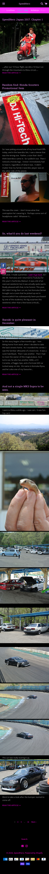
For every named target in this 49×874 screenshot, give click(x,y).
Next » (33, 822)
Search (24, 839)
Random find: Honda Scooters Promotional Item (20, 86)
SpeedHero (24, 3)
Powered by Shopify (34, 853)
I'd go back (37, 274)
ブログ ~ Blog (22, 10)
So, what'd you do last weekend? (22, 233)
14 (28, 822)
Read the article (10, 73)
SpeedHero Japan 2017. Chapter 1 (22, 19)
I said (30, 274)
